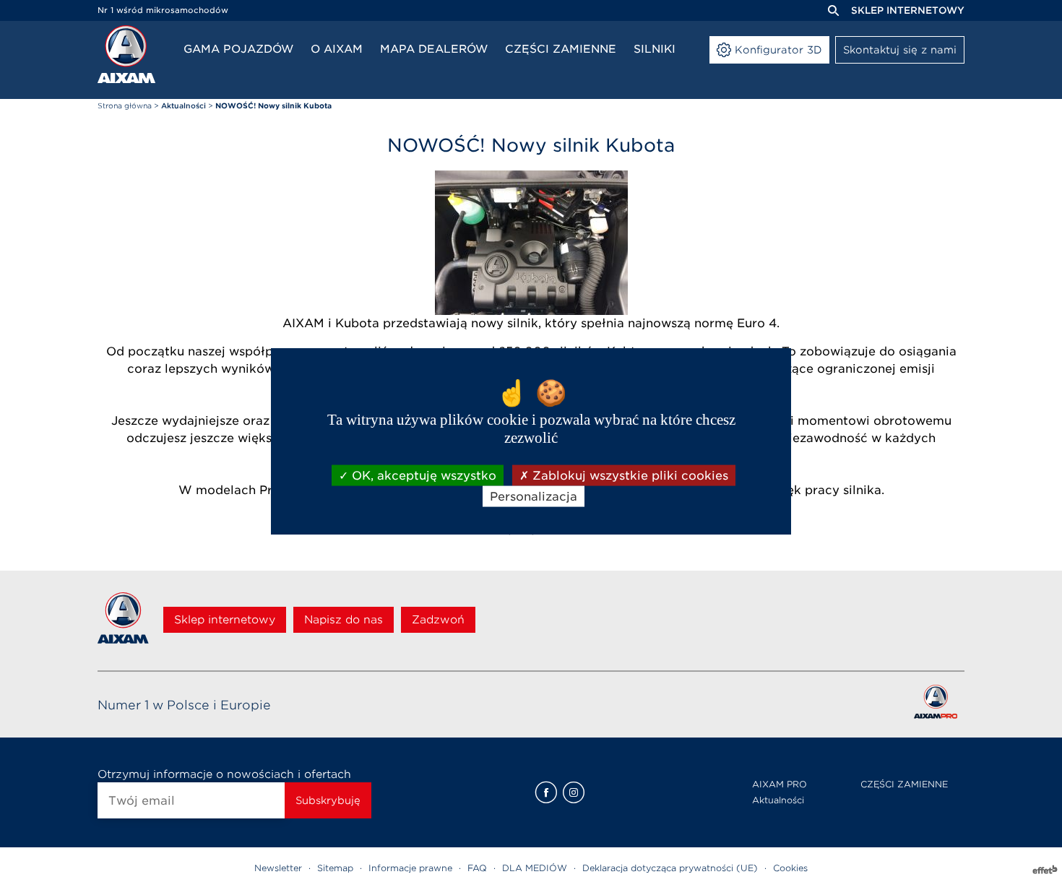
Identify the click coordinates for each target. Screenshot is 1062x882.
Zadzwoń (438, 619)
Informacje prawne (410, 867)
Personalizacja (533, 496)
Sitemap (335, 867)
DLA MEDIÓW (534, 867)
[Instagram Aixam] (573, 792)
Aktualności (778, 800)
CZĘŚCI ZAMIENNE (904, 784)
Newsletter (278, 867)
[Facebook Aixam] (546, 792)
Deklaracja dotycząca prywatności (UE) (670, 867)
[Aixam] (126, 54)
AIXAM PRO (779, 784)
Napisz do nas (343, 619)
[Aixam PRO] (935, 705)
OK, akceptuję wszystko (422, 476)
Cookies (790, 867)
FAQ (477, 867)
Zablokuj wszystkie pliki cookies (628, 476)
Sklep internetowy (907, 10)
